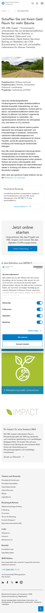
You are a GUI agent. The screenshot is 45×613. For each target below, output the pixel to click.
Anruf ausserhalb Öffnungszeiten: (14, 574)
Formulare (5, 513)
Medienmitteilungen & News (12, 506)
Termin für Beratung (9, 517)
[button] (40, 608)
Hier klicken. (6, 577)
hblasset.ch (6, 533)
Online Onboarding (21, 249)
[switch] (40, 309)
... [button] (11, 11)
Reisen (4, 493)
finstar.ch (5, 536)
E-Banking (5, 510)
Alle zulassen (22, 337)
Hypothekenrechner (9, 487)
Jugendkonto (6, 497)
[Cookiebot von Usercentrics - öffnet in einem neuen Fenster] (33, 267)
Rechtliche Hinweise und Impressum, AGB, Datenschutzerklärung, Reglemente (17, 595)
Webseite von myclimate (15, 177)
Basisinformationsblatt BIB (11, 523)
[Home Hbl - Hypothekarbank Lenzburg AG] (11, 3)
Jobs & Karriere (7, 490)
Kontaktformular (8, 549)
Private (4, 11)
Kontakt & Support (8, 520)
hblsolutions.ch (7, 540)
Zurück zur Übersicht (12, 457)
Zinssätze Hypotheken (10, 483)
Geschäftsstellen (8, 553)
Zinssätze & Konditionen (10, 480)
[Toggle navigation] (41, 3)
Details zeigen (33, 331)
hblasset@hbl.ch (21, 206)
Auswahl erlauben (22, 344)
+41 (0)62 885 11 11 (10, 569)
